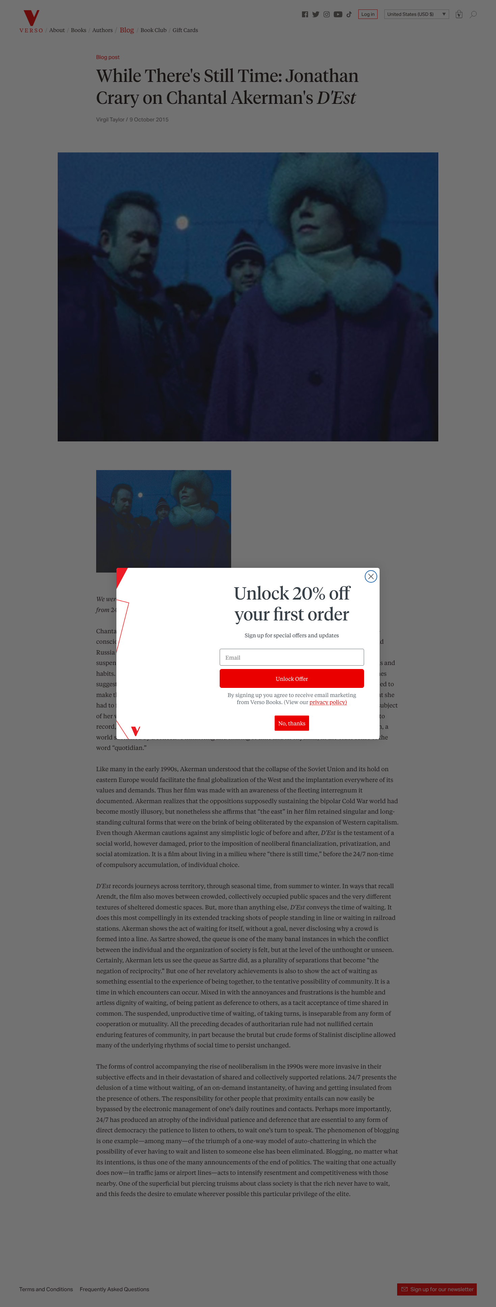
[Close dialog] (371, 576)
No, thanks (292, 723)
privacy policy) (328, 701)
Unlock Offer (292, 678)
